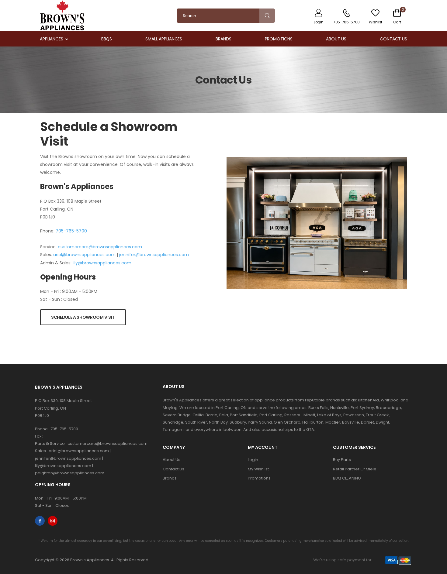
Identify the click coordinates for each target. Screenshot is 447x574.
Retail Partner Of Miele (354, 469)
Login (253, 459)
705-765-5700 (71, 231)
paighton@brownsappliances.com (69, 473)
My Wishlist (258, 469)
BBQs (106, 39)
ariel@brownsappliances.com (84, 255)
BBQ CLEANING (347, 478)
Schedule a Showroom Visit (83, 317)
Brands (223, 39)
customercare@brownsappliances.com (100, 247)
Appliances (51, 39)
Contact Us (393, 39)
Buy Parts (342, 459)
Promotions (279, 39)
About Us (336, 39)
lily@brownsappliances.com (102, 263)
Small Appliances (163, 39)
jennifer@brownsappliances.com (154, 255)
